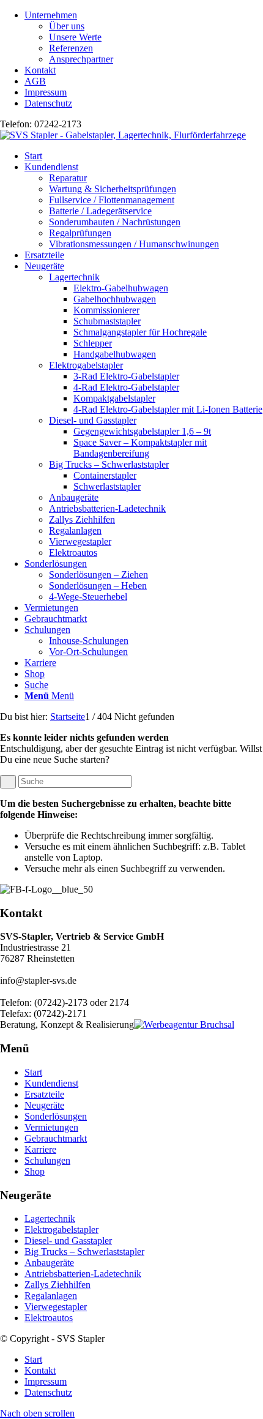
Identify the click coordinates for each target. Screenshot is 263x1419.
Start (33, 1072)
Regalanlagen (75, 530)
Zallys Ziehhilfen (82, 519)
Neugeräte (44, 1105)
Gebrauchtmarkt (55, 1138)
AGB (35, 81)
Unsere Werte (75, 37)
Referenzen (71, 48)
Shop (34, 1171)
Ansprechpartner (81, 59)
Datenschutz (48, 103)
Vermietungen (51, 1127)
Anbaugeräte (73, 497)
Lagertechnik (74, 277)
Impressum (45, 92)
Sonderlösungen (55, 1116)
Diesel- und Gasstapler (92, 420)
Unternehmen (50, 15)
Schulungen (47, 1160)
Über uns (66, 26)
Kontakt (40, 70)
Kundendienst (51, 1083)
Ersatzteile (44, 1094)
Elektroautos (73, 552)
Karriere (40, 1149)
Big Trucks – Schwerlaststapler (109, 464)
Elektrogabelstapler (86, 365)
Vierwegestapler (80, 541)
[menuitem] (143, 37)
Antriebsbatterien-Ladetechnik (107, 508)
